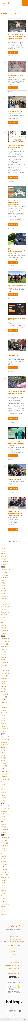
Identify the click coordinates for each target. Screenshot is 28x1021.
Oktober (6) (4, 707)
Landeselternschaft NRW (13, 971)
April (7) (3, 591)
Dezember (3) (5, 838)
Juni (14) (3, 620)
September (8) (5, 779)
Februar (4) (4, 630)
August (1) (4, 580)
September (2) (5, 646)
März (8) (3, 559)
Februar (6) (4, 662)
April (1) (3, 856)
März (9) (3, 691)
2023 (3, 636)
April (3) (3, 723)
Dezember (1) (5, 869)
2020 (3, 734)
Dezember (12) (5, 570)
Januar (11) (4, 800)
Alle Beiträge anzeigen (14, 541)
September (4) (5, 577)
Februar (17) (4, 798)
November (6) (5, 705)
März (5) (3, 726)
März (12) (4, 660)
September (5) (5, 612)
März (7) (3, 593)
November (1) (5, 904)
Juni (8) (3, 819)
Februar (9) (4, 596)
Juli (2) (3, 715)
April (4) (3, 689)
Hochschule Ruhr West (13, 973)
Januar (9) (4, 665)
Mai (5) (3, 622)
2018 (3, 803)
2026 (3, 546)
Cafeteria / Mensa (14, 949)
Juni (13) (3, 718)
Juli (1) (3, 750)
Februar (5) (4, 694)
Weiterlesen (12, 52)
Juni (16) (3, 551)
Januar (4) (4, 731)
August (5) (4, 649)
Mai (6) (3, 588)
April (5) (3, 792)
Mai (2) (3, 912)
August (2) (4, 615)
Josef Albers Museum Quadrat (13, 965)
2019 (3, 769)
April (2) (3, 890)
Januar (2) (4, 832)
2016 (3, 867)
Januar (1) (4, 599)
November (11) (5, 641)
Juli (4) (3, 848)
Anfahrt (13, 951)
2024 (3, 601)
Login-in (25, 1019)
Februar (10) (4, 861)
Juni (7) (3, 909)
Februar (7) (4, 561)
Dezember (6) (5, 670)
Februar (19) (4, 763)
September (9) (5, 678)
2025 (3, 567)
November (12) (5, 808)
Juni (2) (3, 787)
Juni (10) (3, 684)
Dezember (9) (5, 639)
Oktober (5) (4, 676)
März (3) (3, 893)
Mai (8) (3, 554)
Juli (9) (3, 548)
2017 (3, 835)
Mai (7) (3, 721)
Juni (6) (3, 885)
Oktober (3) (4, 644)
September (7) (5, 745)
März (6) (3, 628)
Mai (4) (3, 888)
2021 (3, 700)
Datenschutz (13, 957)
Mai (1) (3, 853)
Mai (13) (3, 654)
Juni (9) (3, 752)
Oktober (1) (4, 575)
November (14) (5, 607)
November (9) (5, 572)
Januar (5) (4, 564)
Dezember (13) (5, 604)
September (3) (5, 814)
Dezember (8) (5, 806)
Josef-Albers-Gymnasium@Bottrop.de (14, 941)
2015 (3, 901)
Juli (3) (3, 784)
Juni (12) (3, 652)
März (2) (3, 859)
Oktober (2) (4, 609)
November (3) (5, 840)
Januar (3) (4, 633)
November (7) (5, 739)
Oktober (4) (4, 742)
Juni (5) (3, 585)
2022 (3, 668)
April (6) (3, 556)
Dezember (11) (5, 702)
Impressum (13, 954)
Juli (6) (3, 617)
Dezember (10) (5, 771)
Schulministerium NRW (13, 968)
